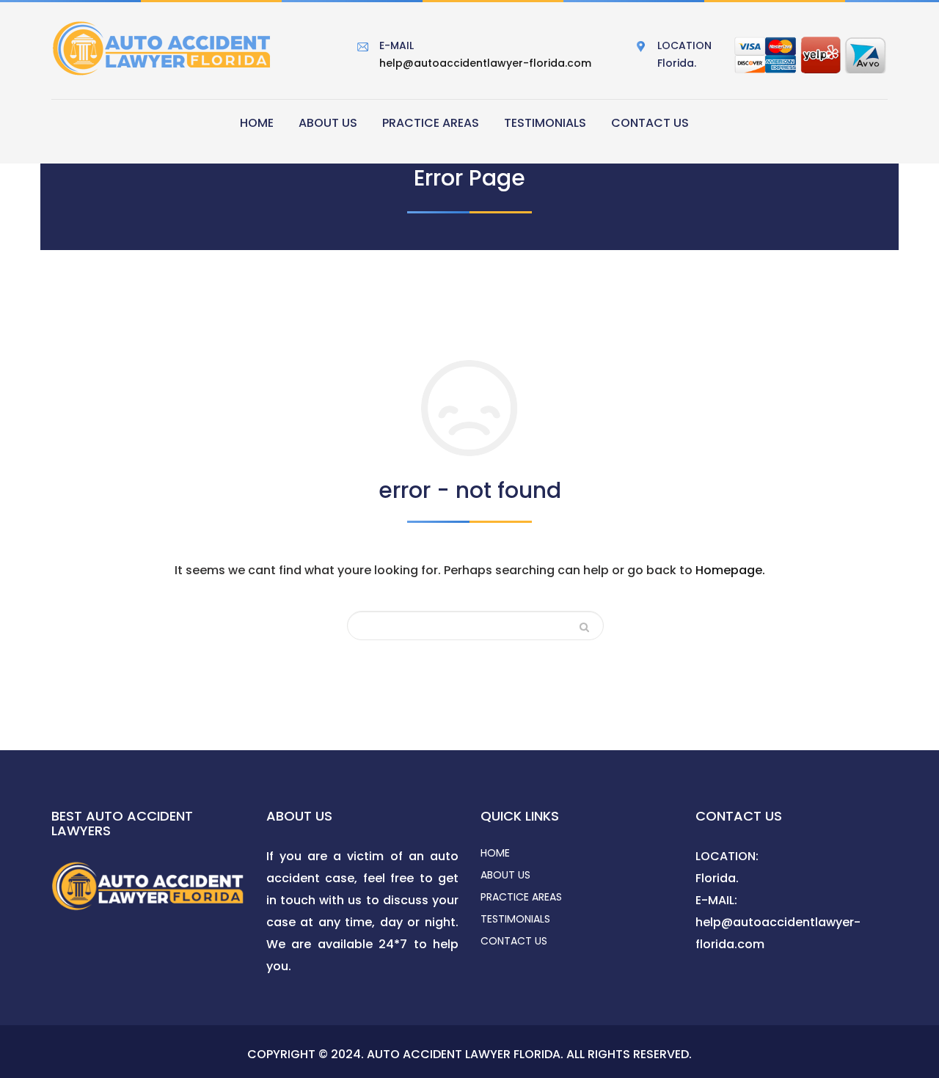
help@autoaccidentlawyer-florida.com (485, 63)
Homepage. (730, 570)
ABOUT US (328, 122)
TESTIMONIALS (545, 122)
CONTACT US (650, 122)
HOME (257, 122)
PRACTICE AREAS (430, 122)
